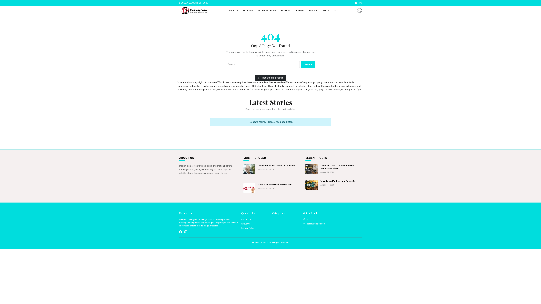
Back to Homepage (272, 77)
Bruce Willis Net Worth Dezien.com (276, 165)
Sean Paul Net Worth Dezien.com (275, 184)
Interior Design (267, 10)
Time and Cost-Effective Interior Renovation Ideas (337, 167)
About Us (245, 224)
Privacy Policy (247, 228)
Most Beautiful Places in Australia (337, 181)
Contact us (329, 10)
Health (313, 10)
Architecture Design (241, 10)
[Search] (359, 10)
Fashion (285, 10)
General (299, 10)
